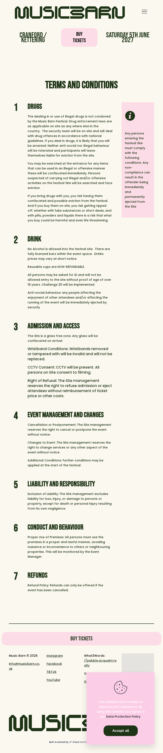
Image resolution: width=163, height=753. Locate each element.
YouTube (53, 680)
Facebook (54, 664)
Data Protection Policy (123, 716)
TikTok (51, 672)
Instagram (54, 656)
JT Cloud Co (76, 742)
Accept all (120, 730)
